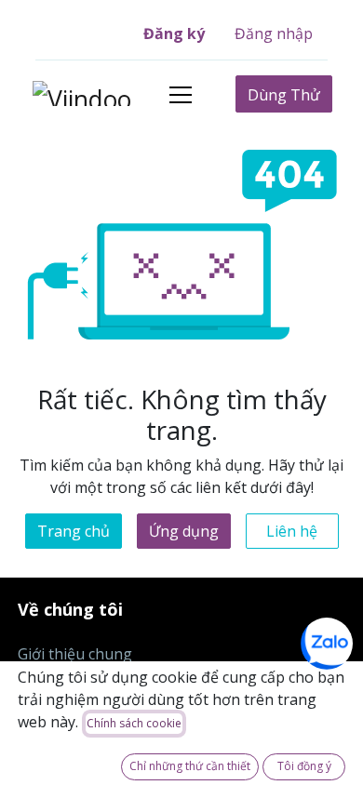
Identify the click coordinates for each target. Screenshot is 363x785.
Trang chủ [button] (73, 531)
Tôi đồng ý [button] (304, 766)
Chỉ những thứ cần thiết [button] (189, 766)
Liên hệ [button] (291, 531)
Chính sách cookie (134, 723)
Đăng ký (174, 33)
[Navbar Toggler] (180, 94)
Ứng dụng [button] (184, 531)
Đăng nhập (274, 33)
